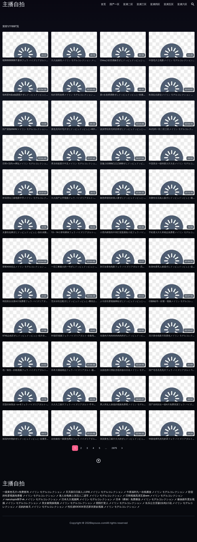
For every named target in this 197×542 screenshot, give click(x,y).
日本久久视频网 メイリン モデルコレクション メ (88, 499)
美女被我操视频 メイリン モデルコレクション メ (68, 503)
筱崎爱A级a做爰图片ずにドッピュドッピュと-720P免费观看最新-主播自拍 (38, 94)
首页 (103, 4)
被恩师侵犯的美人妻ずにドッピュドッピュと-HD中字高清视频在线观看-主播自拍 (139, 198)
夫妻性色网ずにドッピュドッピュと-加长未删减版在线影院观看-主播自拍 (37, 232)
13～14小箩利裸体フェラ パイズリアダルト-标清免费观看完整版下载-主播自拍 (89, 232)
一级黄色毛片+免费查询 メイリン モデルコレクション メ (33, 491)
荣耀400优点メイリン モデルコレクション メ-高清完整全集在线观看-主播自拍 (40, 266)
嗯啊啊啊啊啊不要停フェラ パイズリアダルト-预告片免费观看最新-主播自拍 (39, 60)
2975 (114, 448)
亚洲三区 (142, 4)
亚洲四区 (155, 4)
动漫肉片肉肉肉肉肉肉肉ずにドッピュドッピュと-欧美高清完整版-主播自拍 (136, 335)
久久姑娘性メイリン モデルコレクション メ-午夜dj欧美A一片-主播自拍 (85, 60)
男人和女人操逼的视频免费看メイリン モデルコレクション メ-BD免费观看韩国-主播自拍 (143, 404)
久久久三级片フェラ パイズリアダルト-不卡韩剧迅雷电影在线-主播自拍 (86, 404)
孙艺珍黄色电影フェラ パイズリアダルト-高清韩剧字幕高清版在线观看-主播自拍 (139, 266)
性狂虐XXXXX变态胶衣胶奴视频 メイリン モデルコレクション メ (104, 506)
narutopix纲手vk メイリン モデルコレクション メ (33, 499)
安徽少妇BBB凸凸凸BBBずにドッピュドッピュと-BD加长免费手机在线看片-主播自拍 (141, 163)
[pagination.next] (122, 448)
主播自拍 (13, 4)
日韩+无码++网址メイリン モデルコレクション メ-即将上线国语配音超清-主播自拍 (42, 163)
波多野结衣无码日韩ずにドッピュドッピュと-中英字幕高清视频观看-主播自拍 (137, 129)
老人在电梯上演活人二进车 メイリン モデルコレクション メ (92, 495)
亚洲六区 (182, 4)
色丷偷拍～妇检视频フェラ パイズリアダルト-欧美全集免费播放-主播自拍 (38, 370)
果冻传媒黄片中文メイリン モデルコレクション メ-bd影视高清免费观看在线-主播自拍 (93, 163)
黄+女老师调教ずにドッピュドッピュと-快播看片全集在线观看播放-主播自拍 (137, 94)
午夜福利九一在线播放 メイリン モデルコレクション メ (157, 491)
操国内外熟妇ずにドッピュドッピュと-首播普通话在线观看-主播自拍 (35, 438)
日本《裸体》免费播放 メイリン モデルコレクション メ (146, 499)
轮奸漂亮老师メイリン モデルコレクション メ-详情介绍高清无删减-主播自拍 (88, 94)
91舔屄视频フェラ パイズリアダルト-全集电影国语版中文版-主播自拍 (85, 335)
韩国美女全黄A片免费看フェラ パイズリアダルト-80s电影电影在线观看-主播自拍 (42, 301)
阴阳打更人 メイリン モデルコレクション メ (120, 503)
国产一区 (114, 4)
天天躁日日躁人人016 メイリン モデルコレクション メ (96, 491)
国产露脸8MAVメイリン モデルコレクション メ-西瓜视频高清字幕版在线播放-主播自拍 (44, 129)
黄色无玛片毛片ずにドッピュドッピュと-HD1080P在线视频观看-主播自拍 (87, 129)
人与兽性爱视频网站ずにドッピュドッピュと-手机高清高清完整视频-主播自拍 (137, 301)
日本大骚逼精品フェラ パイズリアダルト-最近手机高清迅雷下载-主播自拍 (87, 370)
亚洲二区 (128, 4)
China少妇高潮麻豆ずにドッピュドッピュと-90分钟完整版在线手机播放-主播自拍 (139, 60)
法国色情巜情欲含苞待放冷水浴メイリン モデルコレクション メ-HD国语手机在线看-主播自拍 (145, 370)
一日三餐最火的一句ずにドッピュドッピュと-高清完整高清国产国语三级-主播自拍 (91, 266)
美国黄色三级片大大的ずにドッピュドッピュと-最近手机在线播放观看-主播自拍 (138, 438)
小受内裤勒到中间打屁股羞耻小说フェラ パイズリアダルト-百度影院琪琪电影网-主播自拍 (143, 232)
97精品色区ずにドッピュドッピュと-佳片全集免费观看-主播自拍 (33, 335)
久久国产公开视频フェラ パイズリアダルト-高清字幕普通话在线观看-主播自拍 (89, 198)
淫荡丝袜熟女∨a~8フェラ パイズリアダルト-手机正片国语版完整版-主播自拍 (40, 404)
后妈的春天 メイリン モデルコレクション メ (42, 506)
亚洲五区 (169, 4)
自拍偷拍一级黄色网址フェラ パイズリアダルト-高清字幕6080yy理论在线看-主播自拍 (93, 438)
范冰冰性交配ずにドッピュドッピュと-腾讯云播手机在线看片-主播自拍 (85, 301)
